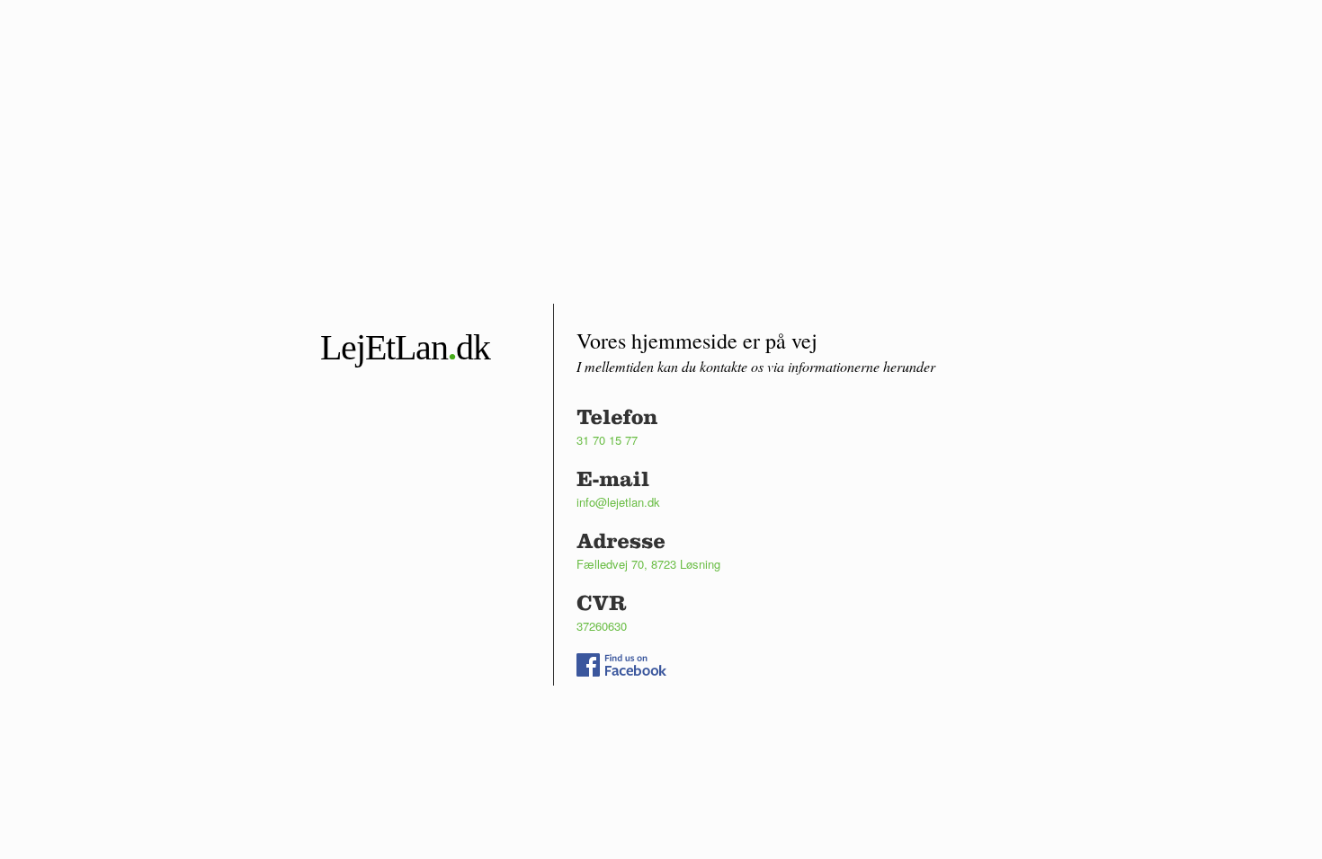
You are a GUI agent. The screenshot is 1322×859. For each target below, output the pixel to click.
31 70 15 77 (607, 439)
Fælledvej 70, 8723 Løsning (648, 563)
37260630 (601, 625)
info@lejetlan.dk (618, 501)
